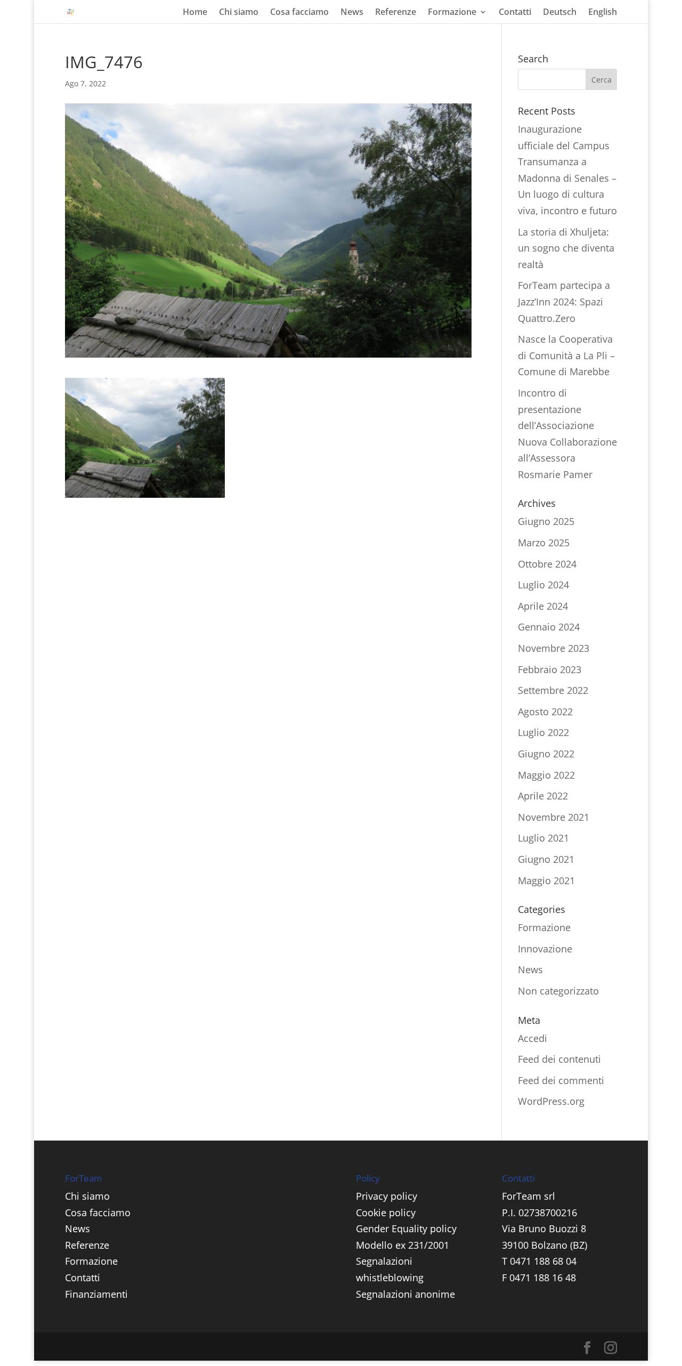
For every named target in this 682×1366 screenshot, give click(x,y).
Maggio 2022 (546, 775)
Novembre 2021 (553, 817)
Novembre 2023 (553, 648)
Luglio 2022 (543, 732)
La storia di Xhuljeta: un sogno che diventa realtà (566, 248)
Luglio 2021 (543, 837)
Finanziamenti (96, 1294)
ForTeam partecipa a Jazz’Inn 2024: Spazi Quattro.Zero (564, 301)
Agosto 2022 (545, 711)
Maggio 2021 (546, 880)
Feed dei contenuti (559, 1059)
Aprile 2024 (543, 606)
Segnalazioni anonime (405, 1294)
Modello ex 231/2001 (402, 1245)
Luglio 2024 (543, 584)
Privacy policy (386, 1196)
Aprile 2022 (543, 795)
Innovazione (545, 948)
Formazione (452, 13)
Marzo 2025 (544, 542)
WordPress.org (551, 1101)
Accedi (532, 1038)
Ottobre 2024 (547, 563)
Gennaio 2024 (549, 626)
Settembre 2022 (553, 690)
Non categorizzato (558, 990)
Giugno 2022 (546, 753)
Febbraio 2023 (549, 669)
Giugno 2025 (546, 521)
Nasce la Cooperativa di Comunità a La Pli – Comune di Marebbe (566, 355)
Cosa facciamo (299, 13)
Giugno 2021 (546, 859)
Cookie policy (386, 1212)
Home (195, 13)
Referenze (395, 13)
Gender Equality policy (406, 1228)
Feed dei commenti (561, 1080)
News (351, 13)
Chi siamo (238, 13)
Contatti (515, 13)
